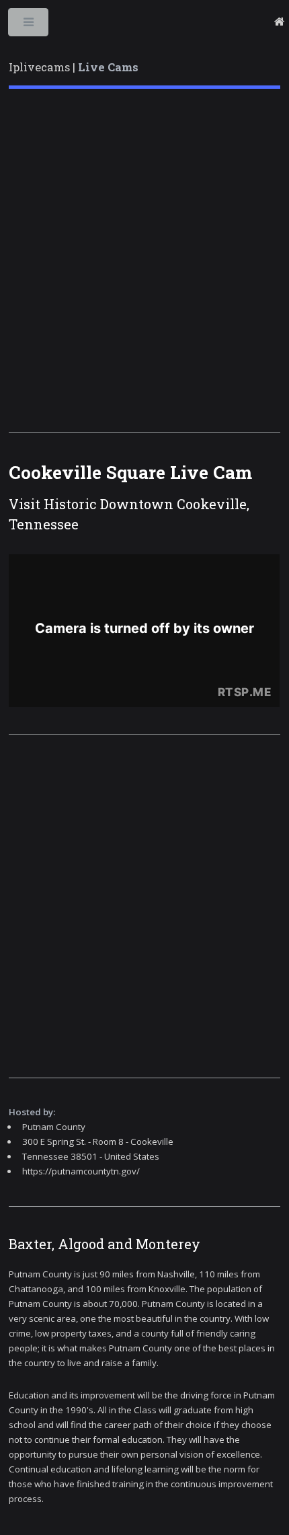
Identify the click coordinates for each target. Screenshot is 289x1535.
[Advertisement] (144, 260)
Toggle (29, 25)
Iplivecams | (73, 67)
